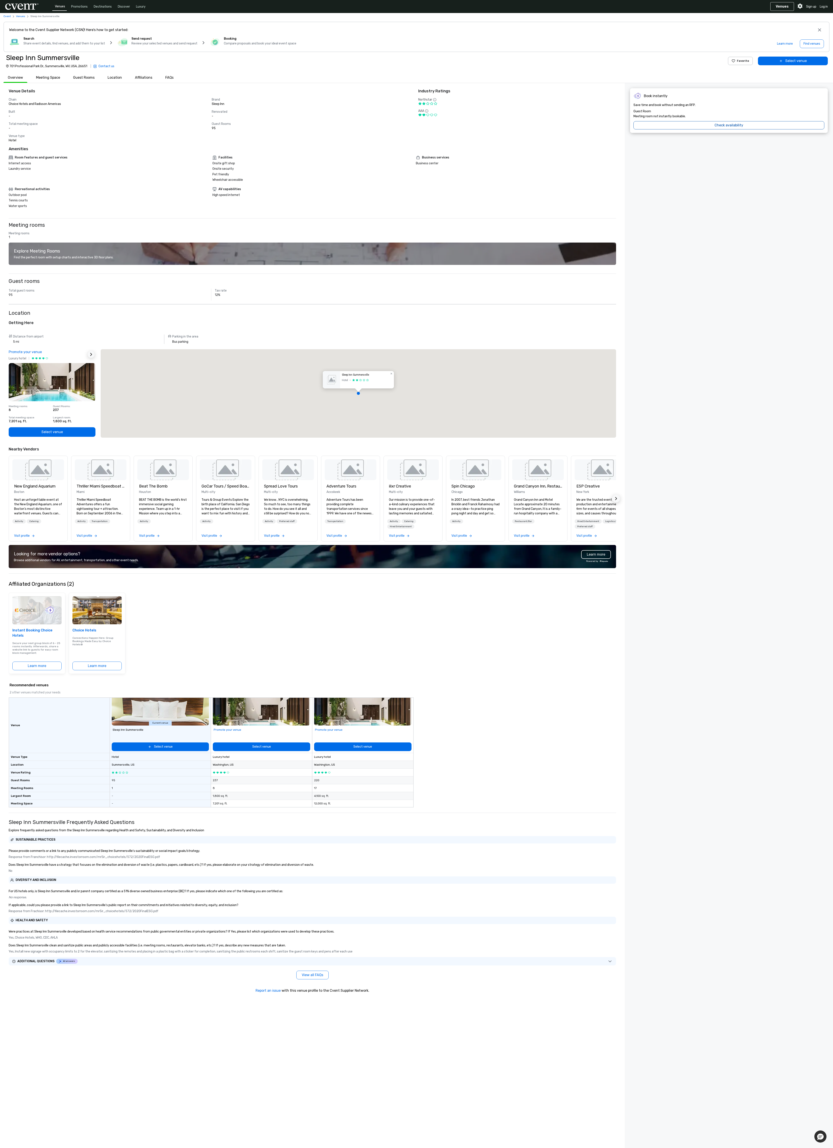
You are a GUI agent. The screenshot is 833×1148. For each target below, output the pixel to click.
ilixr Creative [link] (400, 486)
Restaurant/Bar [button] (523, 521)
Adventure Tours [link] (341, 486)
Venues (60, 6)
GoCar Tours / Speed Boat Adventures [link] (226, 486)
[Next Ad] (91, 354)
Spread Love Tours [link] (281, 486)
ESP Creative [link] (588, 486)
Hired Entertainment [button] (401, 526)
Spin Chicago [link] (463, 486)
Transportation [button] (100, 521)
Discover (124, 6)
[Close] (819, 30)
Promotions (79, 6)
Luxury (141, 6)
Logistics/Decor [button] (613, 521)
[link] (38, 469)
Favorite (743, 60)
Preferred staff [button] (287, 521)
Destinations (103, 6)
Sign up (811, 6)
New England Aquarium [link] (35, 486)
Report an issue (268, 990)
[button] (358, 393)
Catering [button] (34, 521)
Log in (824, 6)
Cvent (7, 16)
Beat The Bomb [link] (153, 486)
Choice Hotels (84, 630)
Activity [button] (19, 521)
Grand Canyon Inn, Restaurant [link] (538, 486)
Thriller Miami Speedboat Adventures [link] (101, 486)
